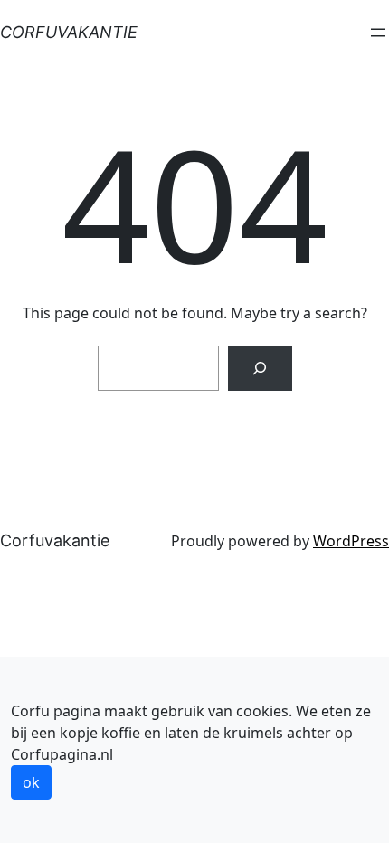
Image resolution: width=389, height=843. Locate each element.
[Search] (260, 368)
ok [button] (31, 782)
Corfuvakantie (69, 32)
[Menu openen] (378, 32)
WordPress (351, 541)
